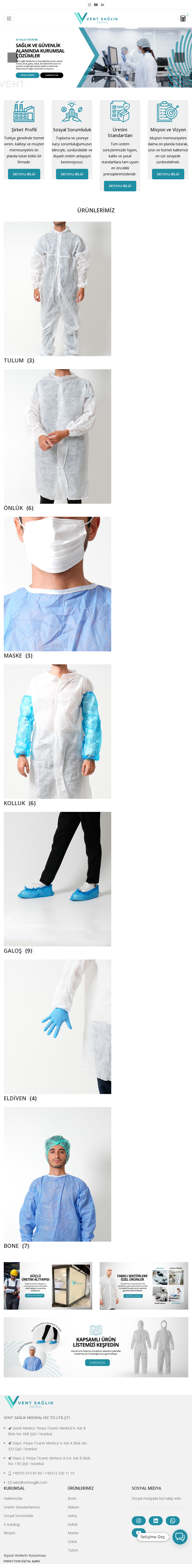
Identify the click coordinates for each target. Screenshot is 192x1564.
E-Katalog (12, 1524)
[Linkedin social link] (103, 5)
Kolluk (73, 1524)
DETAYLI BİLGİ (24, 174)
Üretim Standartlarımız (22, 1507)
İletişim (9, 1532)
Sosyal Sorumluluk (18, 1515)
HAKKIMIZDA (51, 75)
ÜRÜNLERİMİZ (27, 75)
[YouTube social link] (96, 5)
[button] (180, 1536)
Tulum (73, 1550)
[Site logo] (96, 18)
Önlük (72, 1541)
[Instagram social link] (89, 5)
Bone (72, 1498)
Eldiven (73, 1507)
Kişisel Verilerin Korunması (25, 1555)
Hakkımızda (13, 1498)
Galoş (72, 1515)
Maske (73, 1532)
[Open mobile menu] (9, 19)
